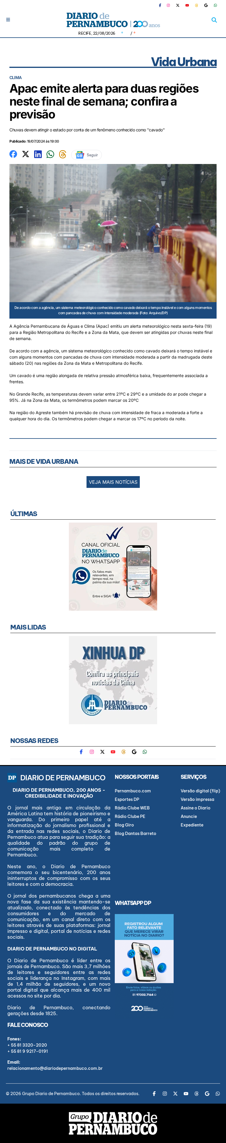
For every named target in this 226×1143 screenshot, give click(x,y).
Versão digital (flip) (200, 791)
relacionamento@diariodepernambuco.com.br (55, 1068)
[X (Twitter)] (178, 5)
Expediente (192, 825)
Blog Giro (124, 825)
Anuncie (189, 816)
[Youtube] (187, 5)
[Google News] (206, 5)
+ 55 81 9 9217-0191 (27, 1051)
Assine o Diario (195, 808)
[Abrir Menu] (8, 19)
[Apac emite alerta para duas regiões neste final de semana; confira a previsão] (13, 153)
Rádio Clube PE (130, 816)
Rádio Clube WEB (132, 808)
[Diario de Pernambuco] (113, 19)
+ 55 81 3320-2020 (27, 1045)
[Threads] (196, 5)
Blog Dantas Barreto (135, 833)
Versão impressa (197, 799)
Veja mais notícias (113, 482)
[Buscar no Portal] (214, 20)
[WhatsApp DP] (215, 5)
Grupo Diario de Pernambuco (51, 1093)
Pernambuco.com (133, 791)
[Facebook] (162, 5)
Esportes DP (127, 799)
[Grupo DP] (113, 1123)
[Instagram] (168, 5)
